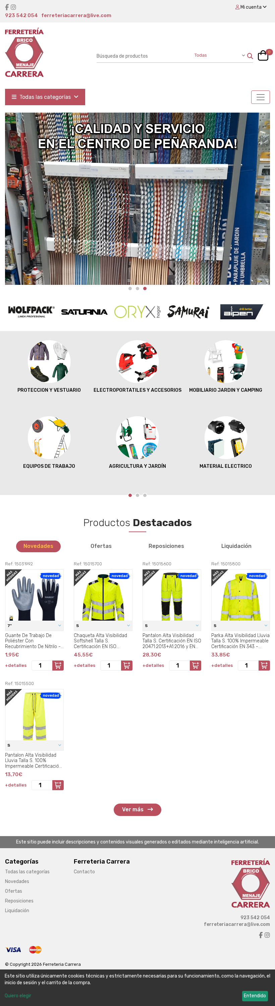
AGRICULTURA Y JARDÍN (137, 466)
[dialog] (137, 987)
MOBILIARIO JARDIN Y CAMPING (225, 390)
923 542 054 (21, 15)
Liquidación (236, 546)
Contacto (84, 872)
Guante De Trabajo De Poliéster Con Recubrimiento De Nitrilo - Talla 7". (33, 641)
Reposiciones (166, 546)
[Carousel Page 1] (130, 288)
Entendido (255, 996)
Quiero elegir (18, 996)
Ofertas (101, 546)
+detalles (15, 665)
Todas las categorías (45, 97)
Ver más (133, 809)
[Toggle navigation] (260, 97)
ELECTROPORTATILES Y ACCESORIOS (137, 390)
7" (10, 625)
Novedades (38, 546)
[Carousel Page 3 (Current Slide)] (145, 288)
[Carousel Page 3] (145, 495)
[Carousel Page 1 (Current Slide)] (130, 495)
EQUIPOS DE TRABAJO (49, 466)
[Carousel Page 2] (137, 288)
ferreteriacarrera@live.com (76, 15)
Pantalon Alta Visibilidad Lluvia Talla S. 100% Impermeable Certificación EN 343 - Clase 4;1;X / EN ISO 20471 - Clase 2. (33, 760)
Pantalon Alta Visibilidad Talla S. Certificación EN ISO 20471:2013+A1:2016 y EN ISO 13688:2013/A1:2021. (172, 641)
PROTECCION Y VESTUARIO (49, 390)
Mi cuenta (251, 7)
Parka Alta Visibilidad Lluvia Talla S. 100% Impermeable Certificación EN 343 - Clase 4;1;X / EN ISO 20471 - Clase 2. (240, 641)
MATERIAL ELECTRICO (226, 466)
